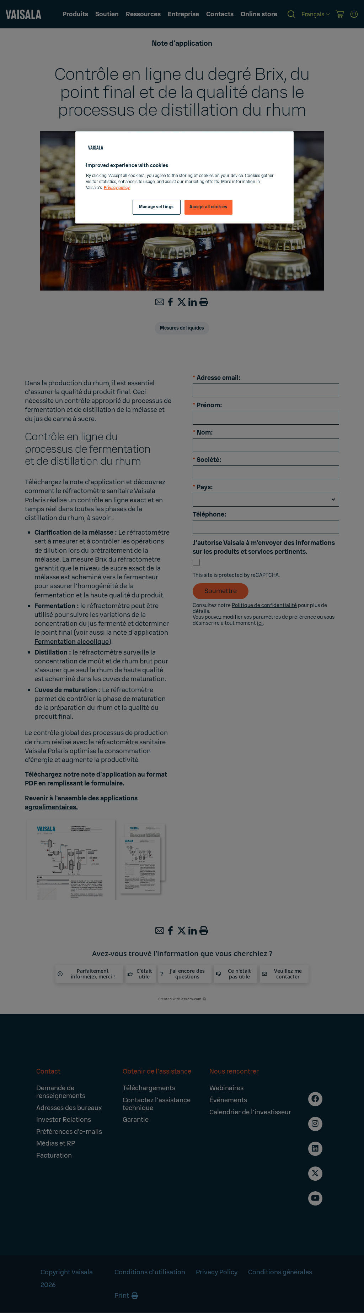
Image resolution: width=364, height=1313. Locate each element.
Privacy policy (117, 188)
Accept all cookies (208, 207)
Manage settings (156, 207)
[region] (184, 177)
